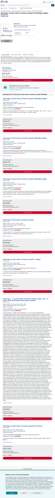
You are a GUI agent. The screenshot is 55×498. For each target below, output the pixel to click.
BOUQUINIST (10, 309)
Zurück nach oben (27, 468)
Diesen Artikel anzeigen (6, 71)
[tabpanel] (27, 60)
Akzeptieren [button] (12, 493)
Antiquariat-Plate (11, 228)
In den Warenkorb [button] (27, 80)
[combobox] (29, 5)
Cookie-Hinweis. (31, 487)
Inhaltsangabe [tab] (5, 54)
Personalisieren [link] (37, 493)
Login (49, 2)
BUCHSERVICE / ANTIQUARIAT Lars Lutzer (17, 434)
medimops (9, 146)
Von (18, 33)
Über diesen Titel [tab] (16, 54)
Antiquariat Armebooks (13, 107)
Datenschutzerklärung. (45, 488)
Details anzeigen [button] (8, 63)
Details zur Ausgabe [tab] (28, 54)
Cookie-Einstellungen (29, 486)
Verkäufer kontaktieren (7, 114)
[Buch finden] (52, 5)
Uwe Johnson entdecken (14, 89)
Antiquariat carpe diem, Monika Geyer (16, 268)
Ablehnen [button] (24, 493)
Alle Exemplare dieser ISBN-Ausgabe (22, 29)
